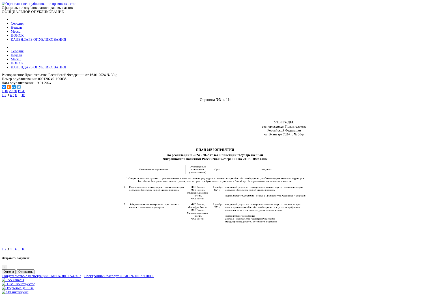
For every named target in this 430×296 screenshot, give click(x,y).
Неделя (16, 27)
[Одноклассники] (9, 87)
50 (15, 91)
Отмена (9, 271)
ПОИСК (17, 35)
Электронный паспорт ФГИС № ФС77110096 (119, 276)
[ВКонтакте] (4, 87)
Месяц (16, 31)
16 (23, 95)
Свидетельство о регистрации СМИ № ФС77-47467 (41, 276)
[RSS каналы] (13, 280)
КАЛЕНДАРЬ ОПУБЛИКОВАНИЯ (38, 39)
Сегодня (17, 23)
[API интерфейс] (15, 292)
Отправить (25, 271)
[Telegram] (19, 87)
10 (6, 91)
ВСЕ (21, 91)
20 (11, 91)
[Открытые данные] (18, 288)
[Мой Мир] (14, 87)
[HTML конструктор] (18, 284)
